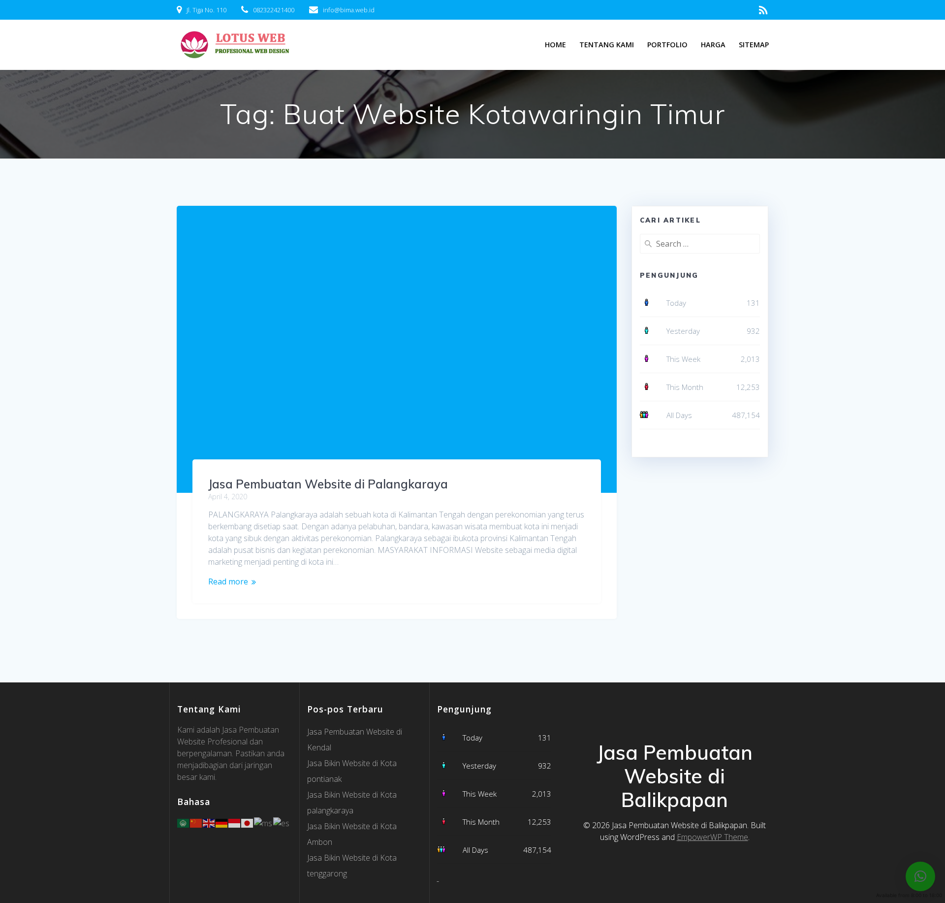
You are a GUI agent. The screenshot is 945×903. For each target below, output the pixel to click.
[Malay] (263, 822)
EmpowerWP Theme (712, 837)
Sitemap (754, 44)
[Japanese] (247, 822)
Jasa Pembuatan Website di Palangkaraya (328, 484)
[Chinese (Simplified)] (196, 822)
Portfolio (667, 44)
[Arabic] (183, 822)
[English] (209, 822)
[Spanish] (281, 822)
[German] (222, 822)
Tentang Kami (606, 44)
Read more (228, 581)
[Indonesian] (234, 822)
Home (555, 44)
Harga (713, 44)
